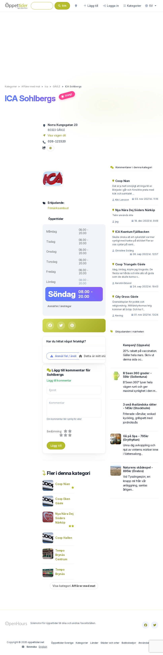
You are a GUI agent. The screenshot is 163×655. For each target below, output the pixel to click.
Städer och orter (110, 642)
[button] (150, 6)
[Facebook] (145, 625)
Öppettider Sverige (62, 642)
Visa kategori (73, 585)
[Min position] (76, 6)
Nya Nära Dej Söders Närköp (64, 518)
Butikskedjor (129, 642)
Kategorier (82, 642)
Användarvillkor (147, 642)
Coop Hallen (63, 537)
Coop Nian (62, 484)
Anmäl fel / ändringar (59, 306)
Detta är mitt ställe (96, 356)
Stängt (68, 94)
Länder (94, 642)
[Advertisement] (81, 44)
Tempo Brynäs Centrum (61, 555)
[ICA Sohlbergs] (52, 178)
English (43, 646)
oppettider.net (36, 642)
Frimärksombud (58, 208)
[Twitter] (154, 625)
